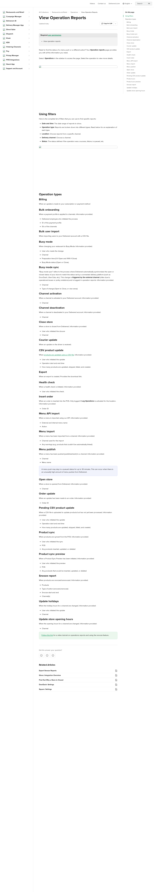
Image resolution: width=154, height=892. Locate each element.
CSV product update (133, 49)
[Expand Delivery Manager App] (29, 25)
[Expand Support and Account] (29, 68)
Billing (129, 22)
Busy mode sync (132, 34)
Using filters (129, 16)
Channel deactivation (133, 40)
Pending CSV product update (136, 76)
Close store (130, 43)
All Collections (44, 12)
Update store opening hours (136, 91)
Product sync (131, 79)
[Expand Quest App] (29, 64)
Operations (74, 12)
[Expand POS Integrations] (29, 60)
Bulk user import (132, 28)
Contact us (102, 4)
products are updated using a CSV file (59, 355)
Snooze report (131, 85)
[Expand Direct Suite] (29, 29)
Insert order (130, 58)
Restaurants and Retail (59, 12)
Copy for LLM (108, 23)
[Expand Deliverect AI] (29, 21)
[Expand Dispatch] (29, 34)
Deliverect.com (114, 4)
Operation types (130, 19)
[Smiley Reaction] (53, 655)
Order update (131, 73)
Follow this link (47, 635)
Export (129, 52)
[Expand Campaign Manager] (29, 16)
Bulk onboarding (132, 25)
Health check (131, 55)
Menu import (131, 64)
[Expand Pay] (29, 51)
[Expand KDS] (29, 42)
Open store (130, 70)
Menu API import (132, 61)
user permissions (54, 35)
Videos (92, 4)
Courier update (131, 46)
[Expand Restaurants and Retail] (29, 12)
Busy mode (130, 31)
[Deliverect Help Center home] (2, 4)
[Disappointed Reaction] (41, 655)
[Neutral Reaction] (47, 655)
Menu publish (131, 67)
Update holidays (132, 88)
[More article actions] (115, 23)
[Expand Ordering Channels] (29, 47)
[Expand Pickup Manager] (29, 55)
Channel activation (133, 37)
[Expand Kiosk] (29, 38)
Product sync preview (134, 82)
